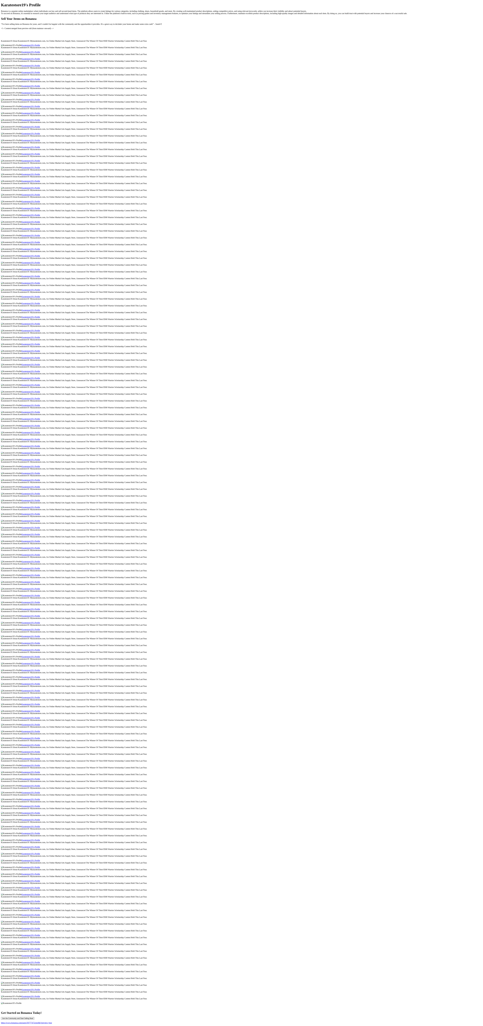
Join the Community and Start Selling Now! (17, 1018)
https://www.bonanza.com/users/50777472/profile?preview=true (26, 1023)
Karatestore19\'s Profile (31, 45)
